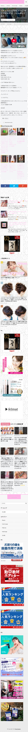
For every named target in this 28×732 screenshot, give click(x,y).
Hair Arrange (14, 5)
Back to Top (14, 497)
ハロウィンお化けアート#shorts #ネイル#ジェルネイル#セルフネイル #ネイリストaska (17, 224)
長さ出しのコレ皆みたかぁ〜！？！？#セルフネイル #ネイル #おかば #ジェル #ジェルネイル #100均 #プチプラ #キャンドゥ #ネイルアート (7, 486)
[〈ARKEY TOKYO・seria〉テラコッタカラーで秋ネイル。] (4, 214)
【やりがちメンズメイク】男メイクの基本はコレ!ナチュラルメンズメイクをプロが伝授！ (4, 167)
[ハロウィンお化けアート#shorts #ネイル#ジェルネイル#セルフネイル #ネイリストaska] (4, 225)
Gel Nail (8, 5)
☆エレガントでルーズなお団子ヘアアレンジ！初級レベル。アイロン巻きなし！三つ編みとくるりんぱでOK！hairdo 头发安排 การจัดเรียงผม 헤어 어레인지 (14, 300)
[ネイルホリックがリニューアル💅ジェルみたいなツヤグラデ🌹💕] (4, 203)
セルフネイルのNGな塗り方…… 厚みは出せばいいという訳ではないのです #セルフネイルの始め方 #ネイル (20, 441)
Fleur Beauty (18, 729)
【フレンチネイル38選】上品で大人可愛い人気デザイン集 (7, 439)
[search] (26, 503)
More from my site (7, 122)
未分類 (3, 535)
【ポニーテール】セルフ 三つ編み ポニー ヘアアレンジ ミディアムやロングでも (12, 167)
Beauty (20, 5)
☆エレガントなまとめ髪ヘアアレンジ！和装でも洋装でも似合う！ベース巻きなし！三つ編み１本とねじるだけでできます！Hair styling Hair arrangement (14, 323)
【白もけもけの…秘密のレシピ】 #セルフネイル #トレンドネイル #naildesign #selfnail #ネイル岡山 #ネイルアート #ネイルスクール (20, 171)
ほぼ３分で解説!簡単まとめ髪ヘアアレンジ (10, 277)
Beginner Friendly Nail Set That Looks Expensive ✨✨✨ (20, 483)
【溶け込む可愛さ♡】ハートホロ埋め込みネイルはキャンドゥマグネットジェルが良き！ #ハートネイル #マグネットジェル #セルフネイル (7, 462)
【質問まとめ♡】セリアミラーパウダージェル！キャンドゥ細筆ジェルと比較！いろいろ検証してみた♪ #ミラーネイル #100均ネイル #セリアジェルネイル (20, 463)
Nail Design (11, 19)
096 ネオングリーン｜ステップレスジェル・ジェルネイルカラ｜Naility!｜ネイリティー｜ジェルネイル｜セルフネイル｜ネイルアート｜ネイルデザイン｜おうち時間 (4, 144)
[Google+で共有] (22, 185)
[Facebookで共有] (5, 185)
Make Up (2, 5)
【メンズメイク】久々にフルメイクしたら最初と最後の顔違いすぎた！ (20, 140)
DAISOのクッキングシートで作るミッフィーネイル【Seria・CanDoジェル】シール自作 (12, 141)
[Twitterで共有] (14, 185)
